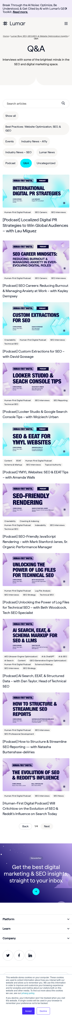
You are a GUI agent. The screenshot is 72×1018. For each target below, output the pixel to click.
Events (9, 141)
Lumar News (47, 152)
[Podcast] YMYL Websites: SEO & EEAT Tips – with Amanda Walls (35, 474)
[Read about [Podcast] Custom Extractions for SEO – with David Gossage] (36, 318)
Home (6, 36)
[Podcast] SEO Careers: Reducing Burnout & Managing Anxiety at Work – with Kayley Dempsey (35, 291)
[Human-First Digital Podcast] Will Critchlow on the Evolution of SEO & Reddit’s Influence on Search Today (30, 808)
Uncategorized (46, 163)
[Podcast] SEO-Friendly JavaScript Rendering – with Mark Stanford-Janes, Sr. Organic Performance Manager (35, 542)
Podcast (10, 163)
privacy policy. (28, 993)
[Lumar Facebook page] (19, 955)
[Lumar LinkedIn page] (30, 955)
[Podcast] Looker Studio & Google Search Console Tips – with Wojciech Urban (35, 414)
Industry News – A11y (34, 141)
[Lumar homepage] (14, 23)
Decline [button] (43, 1010)
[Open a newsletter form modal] (36, 891)
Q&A (26, 163)
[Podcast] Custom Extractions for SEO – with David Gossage (33, 354)
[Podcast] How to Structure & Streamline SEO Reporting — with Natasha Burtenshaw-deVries (35, 747)
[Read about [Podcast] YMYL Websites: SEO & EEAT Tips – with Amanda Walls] (36, 439)
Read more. (20, 11)
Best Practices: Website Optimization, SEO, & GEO (33, 128)
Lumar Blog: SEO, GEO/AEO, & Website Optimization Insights (39, 36)
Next (47, 826)
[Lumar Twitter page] (8, 955)
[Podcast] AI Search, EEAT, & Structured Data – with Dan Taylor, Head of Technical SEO (34, 681)
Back (25, 826)
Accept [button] (28, 1010)
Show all (10, 115)
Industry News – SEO (18, 152)
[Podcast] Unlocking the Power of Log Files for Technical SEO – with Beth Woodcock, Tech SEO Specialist (36, 607)
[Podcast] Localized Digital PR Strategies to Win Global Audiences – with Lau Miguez (35, 225)
